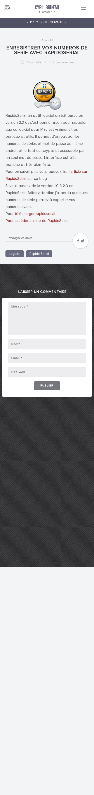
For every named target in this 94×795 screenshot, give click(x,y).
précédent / (39, 22)
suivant (57, 22)
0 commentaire (64, 62)
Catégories (7, 6)
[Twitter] (82, 242)
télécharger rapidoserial (35, 214)
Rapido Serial (39, 254)
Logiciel (47, 39)
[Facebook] (78, 242)
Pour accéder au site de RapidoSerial (36, 221)
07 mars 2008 (33, 62)
